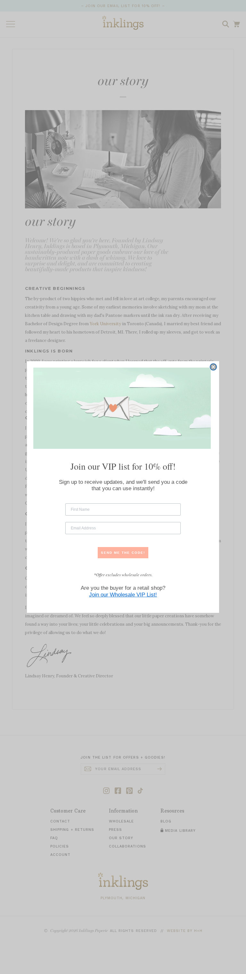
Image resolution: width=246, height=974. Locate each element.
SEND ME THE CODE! (123, 552)
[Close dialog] (213, 367)
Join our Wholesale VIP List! (123, 595)
